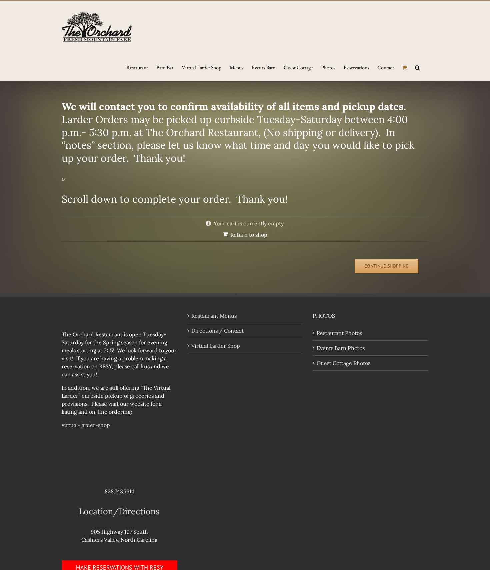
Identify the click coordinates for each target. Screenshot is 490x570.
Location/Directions (119, 511)
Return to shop (248, 234)
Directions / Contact (217, 330)
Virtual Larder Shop (215, 345)
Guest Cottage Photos (343, 363)
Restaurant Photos (339, 333)
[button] (417, 67)
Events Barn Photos (341, 348)
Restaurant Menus (214, 315)
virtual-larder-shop (86, 425)
